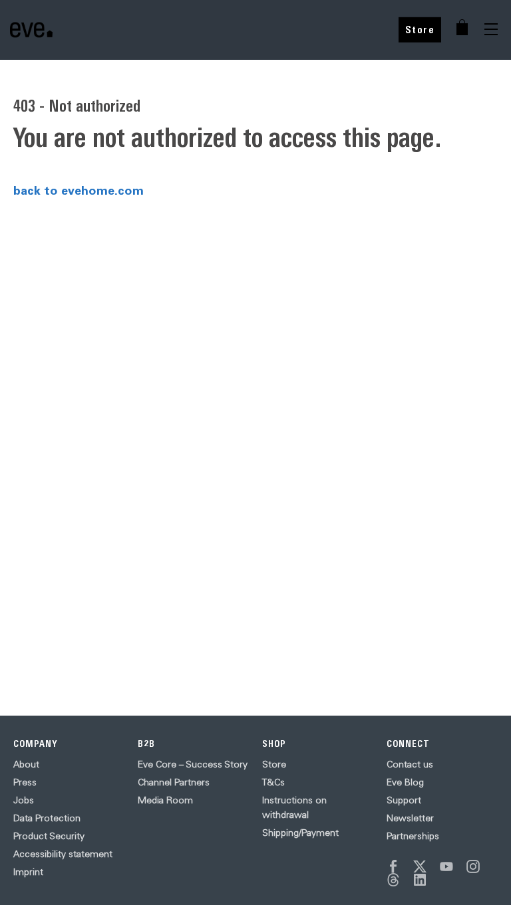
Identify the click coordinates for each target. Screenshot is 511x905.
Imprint (28, 872)
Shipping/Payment (300, 833)
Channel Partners (174, 782)
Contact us (410, 764)
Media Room (165, 800)
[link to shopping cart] (462, 27)
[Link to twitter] (419, 866)
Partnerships (413, 836)
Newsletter (410, 818)
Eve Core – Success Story (193, 764)
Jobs (23, 800)
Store (420, 29)
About (26, 764)
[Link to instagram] (473, 866)
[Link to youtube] (446, 866)
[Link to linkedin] (419, 879)
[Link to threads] (393, 879)
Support (404, 800)
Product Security (49, 836)
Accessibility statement (62, 854)
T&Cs (273, 782)
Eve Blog (405, 782)
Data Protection (47, 818)
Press (25, 782)
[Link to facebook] (393, 866)
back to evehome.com (78, 190)
